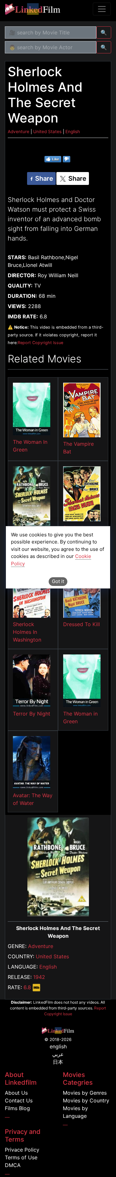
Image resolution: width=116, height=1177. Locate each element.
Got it (58, 581)
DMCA (13, 1165)
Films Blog (17, 1108)
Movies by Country (86, 1100)
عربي (58, 1054)
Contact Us (19, 1100)
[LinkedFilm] (32, 9)
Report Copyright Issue (40, 342)
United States (52, 956)
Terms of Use (21, 1157)
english (58, 1046)
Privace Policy (22, 1149)
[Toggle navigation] (102, 9)
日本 (58, 1062)
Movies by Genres (85, 1093)
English (48, 966)
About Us (16, 1093)
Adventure (40, 946)
